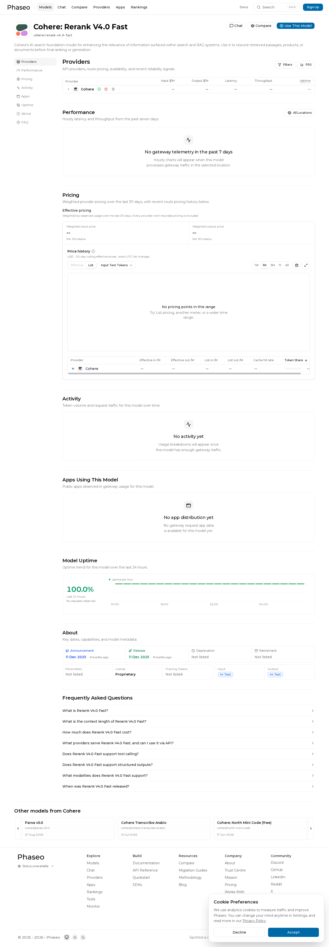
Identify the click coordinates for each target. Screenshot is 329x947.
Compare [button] (264, 17)
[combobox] (117, 265)
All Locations (302, 112)
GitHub (277, 870)
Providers (101, 7)
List (90, 265)
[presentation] (188, 365)
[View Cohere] (22, 18)
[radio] (67, 937)
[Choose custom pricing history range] (297, 265)
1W (257, 265)
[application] (210, 596)
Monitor (93, 906)
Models (45, 7)
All (287, 265)
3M (272, 265)
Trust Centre (235, 870)
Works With (234, 892)
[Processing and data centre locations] (113, 89)
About (230, 863)
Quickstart (141, 877)
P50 (309, 64)
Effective (77, 265)
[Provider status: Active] (99, 89)
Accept (293, 932)
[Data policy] (106, 89)
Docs (244, 7)
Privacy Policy (254, 921)
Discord (277, 862)
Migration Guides (193, 870)
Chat (62, 7)
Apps (120, 7)
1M (264, 265)
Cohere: (47, 26)
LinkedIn (278, 877)
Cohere (35, 17)
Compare (79, 7)
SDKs (137, 885)
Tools (91, 899)
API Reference (145, 870)
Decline (239, 932)
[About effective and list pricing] (93, 251)
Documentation (146, 863)
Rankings (139, 7)
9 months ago (99, 657)
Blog (183, 885)
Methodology (190, 877)
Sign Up (313, 7)
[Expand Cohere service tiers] (68, 89)
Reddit (276, 884)
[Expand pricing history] (306, 265)
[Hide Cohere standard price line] (73, 368)
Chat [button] (240, 17)
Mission (231, 877)
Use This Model (295, 17)
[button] (19, 7)
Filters (287, 64)
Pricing (231, 885)
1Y (280, 265)
